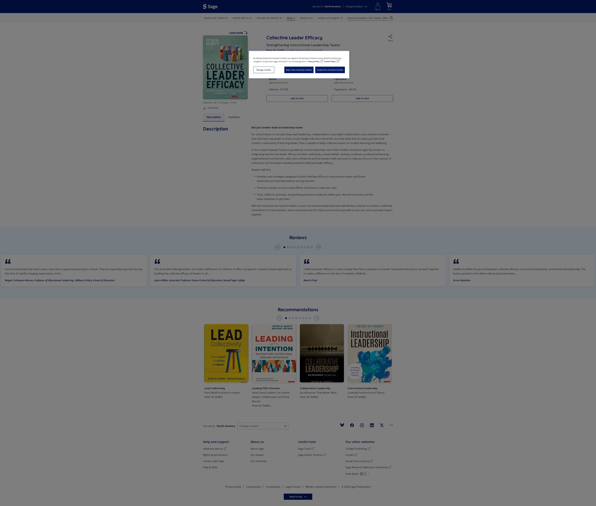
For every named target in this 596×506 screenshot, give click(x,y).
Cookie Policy (330, 61)
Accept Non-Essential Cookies (330, 70)
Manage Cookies (264, 70)
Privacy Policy (314, 61)
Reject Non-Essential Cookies (299, 70)
